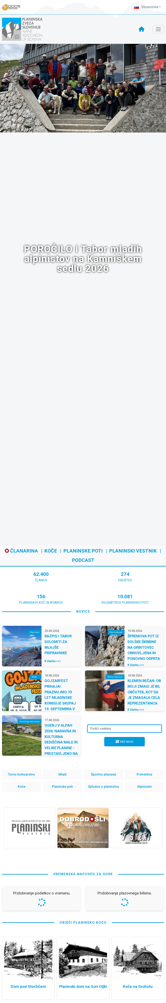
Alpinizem (144, 787)
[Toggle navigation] (158, 29)
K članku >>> (53, 661)
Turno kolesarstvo (21, 774)
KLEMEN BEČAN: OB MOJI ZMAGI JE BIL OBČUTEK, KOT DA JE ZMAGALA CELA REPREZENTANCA (144, 692)
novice (83, 611)
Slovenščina (149, 7)
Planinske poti (83, 551)
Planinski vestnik (133, 551)
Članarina (23, 551)
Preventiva (144, 774)
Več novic (126, 741)
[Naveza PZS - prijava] (13, 7)
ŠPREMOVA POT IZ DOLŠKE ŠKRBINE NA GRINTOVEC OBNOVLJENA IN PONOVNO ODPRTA (144, 647)
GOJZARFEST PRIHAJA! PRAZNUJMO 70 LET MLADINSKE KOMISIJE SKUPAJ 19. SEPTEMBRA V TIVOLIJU (60, 697)
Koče (50, 551)
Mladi (63, 774)
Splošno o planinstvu (103, 787)
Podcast (83, 560)
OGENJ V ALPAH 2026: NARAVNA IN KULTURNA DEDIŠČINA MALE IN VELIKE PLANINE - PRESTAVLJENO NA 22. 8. (61, 742)
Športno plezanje (103, 774)
